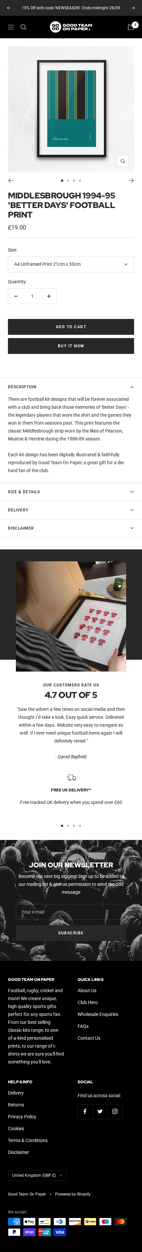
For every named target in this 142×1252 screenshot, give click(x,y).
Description (22, 387)
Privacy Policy (22, 1116)
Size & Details (24, 492)
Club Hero (88, 1002)
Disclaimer (21, 528)
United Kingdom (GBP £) (34, 1175)
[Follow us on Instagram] (114, 1111)
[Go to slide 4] (80, 181)
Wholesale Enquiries (98, 1014)
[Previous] (11, 180)
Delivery (18, 510)
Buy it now (71, 346)
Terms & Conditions (28, 1140)
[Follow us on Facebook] (85, 1111)
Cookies (16, 1128)
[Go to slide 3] (74, 181)
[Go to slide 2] (68, 181)
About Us (87, 990)
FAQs (83, 1026)
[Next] (131, 180)
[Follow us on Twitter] (99, 1111)
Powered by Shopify (72, 1194)
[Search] (23, 27)
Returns (16, 1104)
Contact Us (89, 1038)
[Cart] (130, 27)
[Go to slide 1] (62, 181)
